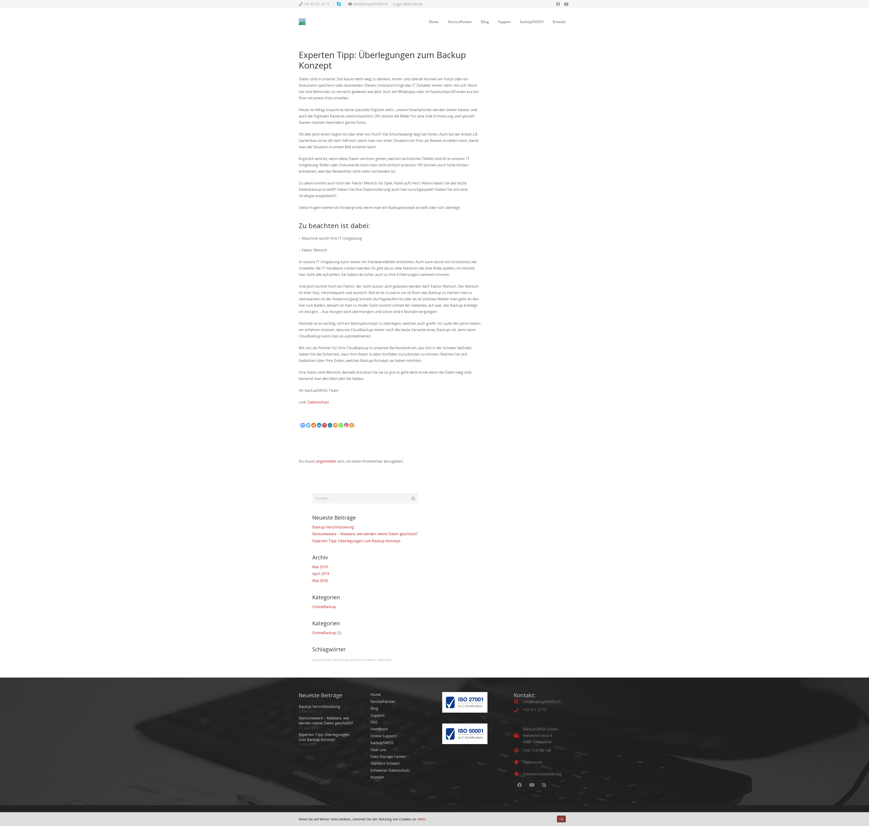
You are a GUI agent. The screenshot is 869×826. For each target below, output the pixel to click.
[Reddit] (313, 425)
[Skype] (544, 785)
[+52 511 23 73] (518, 710)
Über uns (378, 749)
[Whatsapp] (341, 425)
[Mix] (335, 425)
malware (370, 659)
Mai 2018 (320, 580)
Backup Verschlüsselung (333, 527)
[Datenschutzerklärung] (518, 774)
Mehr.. (422, 819)
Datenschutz (318, 402)
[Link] (302, 21)
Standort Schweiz (385, 763)
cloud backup (341, 659)
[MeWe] (330, 425)
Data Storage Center (388, 756)
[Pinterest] (324, 425)
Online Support (383, 735)
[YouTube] (566, 4)
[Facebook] (558, 4)
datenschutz (357, 659)
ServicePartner (383, 701)
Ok (561, 819)
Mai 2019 (320, 566)
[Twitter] (308, 425)
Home (375, 694)
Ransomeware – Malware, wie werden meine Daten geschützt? (365, 533)
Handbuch (379, 728)
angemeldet (326, 461)
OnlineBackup (324, 606)
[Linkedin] (319, 425)
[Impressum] (518, 762)
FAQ (373, 722)
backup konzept (322, 659)
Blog (374, 708)
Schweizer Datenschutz (390, 770)
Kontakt (377, 777)
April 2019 (320, 573)
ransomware (384, 659)
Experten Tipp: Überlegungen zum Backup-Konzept (356, 540)
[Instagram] (346, 425)
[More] (351, 425)
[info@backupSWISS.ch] (518, 702)
